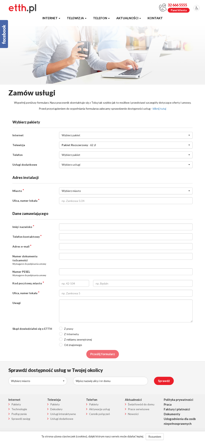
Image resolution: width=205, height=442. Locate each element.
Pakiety (16, 404)
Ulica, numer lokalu (25, 200)
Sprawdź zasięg (20, 418)
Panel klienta (179, 10)
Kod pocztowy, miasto (28, 283)
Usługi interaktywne (63, 414)
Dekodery (56, 409)
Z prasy (68, 328)
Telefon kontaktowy (27, 236)
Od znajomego (73, 345)
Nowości (133, 414)
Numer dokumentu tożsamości (29, 260)
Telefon (100, 18)
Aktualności (127, 18)
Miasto (18, 190)
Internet (50, 18)
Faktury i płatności (177, 409)
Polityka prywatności (178, 399)
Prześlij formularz (102, 354)
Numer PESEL (29, 273)
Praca (168, 404)
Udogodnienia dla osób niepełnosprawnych (180, 421)
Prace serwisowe (138, 409)
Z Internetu (71, 334)
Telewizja (75, 18)
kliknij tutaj (159, 108)
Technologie (19, 409)
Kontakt (155, 18)
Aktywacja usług (99, 409)
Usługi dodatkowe (24, 164)
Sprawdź (164, 381)
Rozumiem (154, 436)
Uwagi (16, 303)
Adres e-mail (21, 246)
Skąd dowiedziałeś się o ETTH (32, 328)
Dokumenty (172, 414)
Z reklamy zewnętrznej (78, 339)
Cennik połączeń (99, 414)
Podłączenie (19, 414)
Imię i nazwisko (23, 226)
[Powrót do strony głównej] (22, 8)
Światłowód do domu (141, 404)
